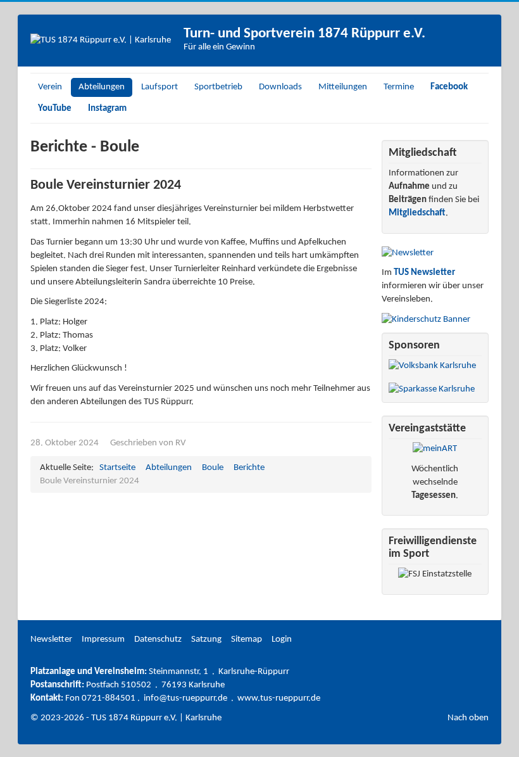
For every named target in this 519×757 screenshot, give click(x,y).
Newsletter (51, 639)
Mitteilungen (342, 87)
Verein (50, 87)
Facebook (449, 87)
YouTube (55, 108)
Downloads (280, 87)
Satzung (206, 639)
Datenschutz (158, 639)
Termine (399, 87)
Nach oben (468, 718)
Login (282, 639)
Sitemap (246, 639)
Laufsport (159, 87)
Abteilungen (101, 87)
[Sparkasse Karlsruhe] (432, 389)
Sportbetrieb (218, 87)
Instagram (107, 108)
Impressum (103, 639)
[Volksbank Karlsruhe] (432, 366)
